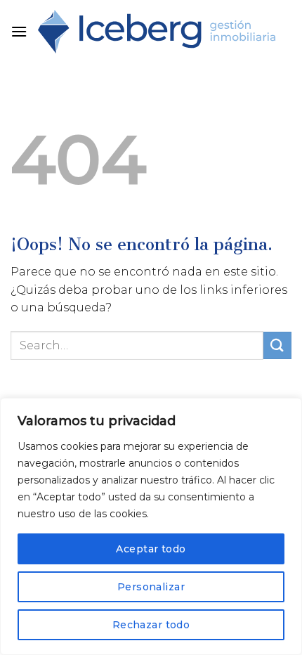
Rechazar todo (151, 624)
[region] (151, 526)
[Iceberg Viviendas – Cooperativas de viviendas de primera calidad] (156, 31)
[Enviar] (277, 345)
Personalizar (151, 587)
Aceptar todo (150, 549)
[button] (19, 31)
